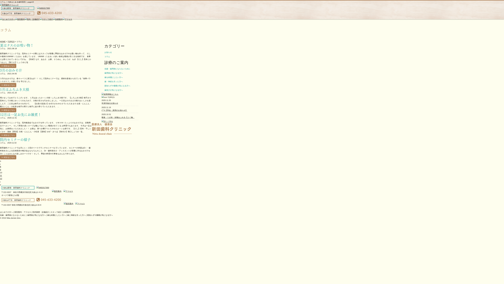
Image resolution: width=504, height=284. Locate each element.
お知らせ (108, 52)
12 (1, 179)
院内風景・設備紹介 (41, 212)
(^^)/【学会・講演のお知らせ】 (114, 110)
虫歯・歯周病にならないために (117, 69)
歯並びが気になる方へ (113, 90)
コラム (107, 56)
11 (1, 175)
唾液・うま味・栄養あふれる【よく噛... (118, 117)
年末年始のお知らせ (110, 103)
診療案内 (67, 212)
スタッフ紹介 (56, 212)
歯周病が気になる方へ (113, 73)
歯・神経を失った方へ (113, 81)
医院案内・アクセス (22, 212)
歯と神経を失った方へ (76, 215)
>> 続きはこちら (8, 66)
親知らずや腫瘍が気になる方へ (117, 86)
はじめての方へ (6, 212)
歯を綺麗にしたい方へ (113, 77)
